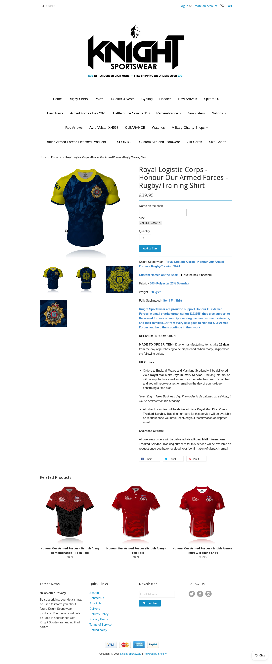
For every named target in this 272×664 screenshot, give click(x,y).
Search (94, 592)
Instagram (208, 594)
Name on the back (151, 205)
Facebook (200, 594)
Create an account (205, 6)
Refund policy (98, 630)
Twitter (192, 594)
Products (56, 157)
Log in (184, 6)
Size (142, 218)
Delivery (94, 608)
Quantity (144, 231)
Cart (229, 6)
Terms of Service (100, 624)
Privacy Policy (98, 619)
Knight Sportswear (130, 653)
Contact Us (96, 598)
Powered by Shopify (155, 653)
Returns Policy (99, 614)
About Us (95, 603)
